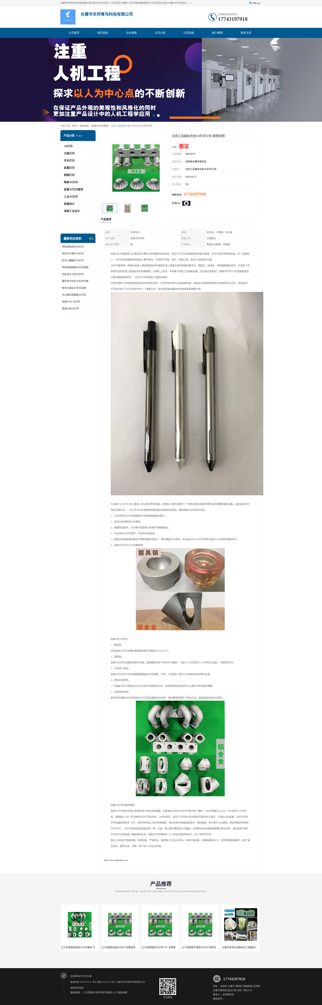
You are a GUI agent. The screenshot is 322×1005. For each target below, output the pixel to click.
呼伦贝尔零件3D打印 (73, 253)
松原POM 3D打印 (71, 301)
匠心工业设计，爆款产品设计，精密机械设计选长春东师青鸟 (213, 947)
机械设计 (69, 203)
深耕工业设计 (72, 211)
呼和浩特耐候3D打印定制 (75, 267)
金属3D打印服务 (100, 126)
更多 (91, 238)
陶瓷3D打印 (71, 182)
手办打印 (69, 160)
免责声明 (100, 992)
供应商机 (102, 32)
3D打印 (68, 146)
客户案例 (217, 32)
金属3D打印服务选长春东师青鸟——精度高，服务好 (249, 947)
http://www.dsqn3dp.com (116, 860)
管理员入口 (111, 992)
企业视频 (131, 32)
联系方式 (246, 32)
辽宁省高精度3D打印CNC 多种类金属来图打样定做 (87, 947)
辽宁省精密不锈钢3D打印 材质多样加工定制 (124, 947)
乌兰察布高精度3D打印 (74, 295)
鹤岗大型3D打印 (70, 308)
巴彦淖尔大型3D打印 (73, 274)
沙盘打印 (69, 153)
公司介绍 (160, 32)
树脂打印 (69, 175)
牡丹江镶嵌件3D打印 (73, 260)
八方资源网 (89, 992)
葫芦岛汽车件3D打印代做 (75, 281)
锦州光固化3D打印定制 (74, 288)
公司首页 (74, 32)
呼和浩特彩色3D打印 (73, 246)
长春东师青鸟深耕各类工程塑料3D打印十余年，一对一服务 (172, 947)
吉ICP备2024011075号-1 (104, 982)
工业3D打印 (71, 196)
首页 (74, 126)
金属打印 (69, 167)
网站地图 (122, 992)
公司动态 (188, 32)
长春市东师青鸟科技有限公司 (131, 982)
